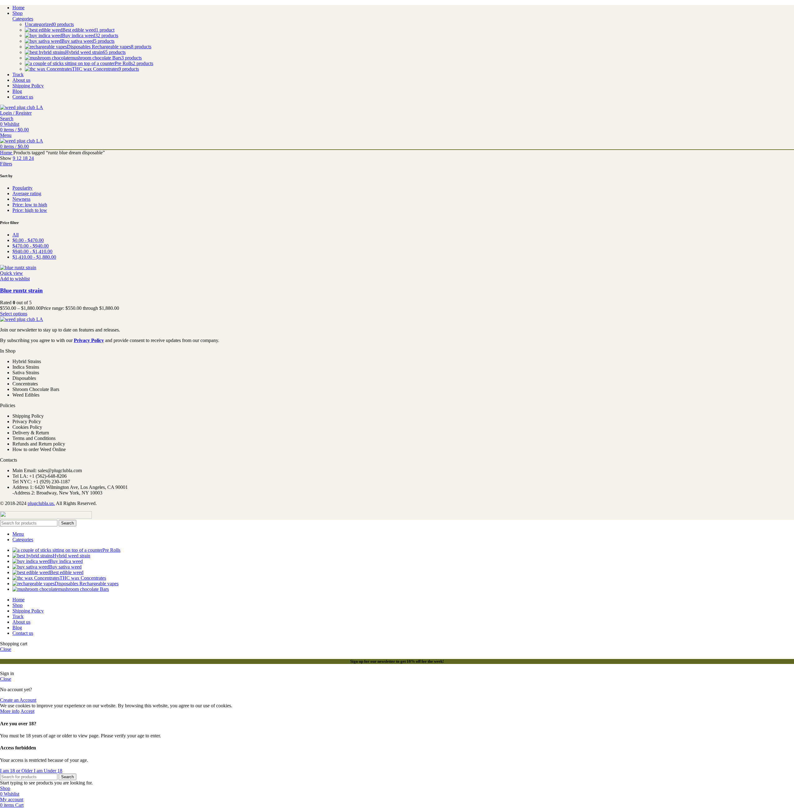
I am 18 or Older (17, 770)
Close (5, 649)
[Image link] (21, 319)
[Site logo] (21, 107)
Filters (6, 163)
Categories (22, 18)
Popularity (22, 188)
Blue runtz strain (21, 290)
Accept (27, 711)
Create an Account (18, 700)
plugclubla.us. (41, 503)
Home (6, 152)
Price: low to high (29, 204)
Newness (21, 199)
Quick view (11, 273)
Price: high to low (29, 210)
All (15, 234)
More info (10, 711)
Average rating (26, 193)
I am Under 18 (48, 770)
